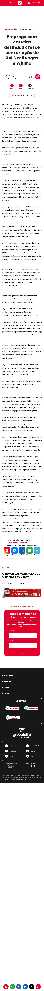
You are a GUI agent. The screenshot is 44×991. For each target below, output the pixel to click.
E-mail (11, 640)
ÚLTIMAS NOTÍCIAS (22, 9)
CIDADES (34, 9)
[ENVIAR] (23, 653)
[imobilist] (6, 986)
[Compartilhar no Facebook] (18, 986)
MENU (11, 3)
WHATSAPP (10, 9)
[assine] (38, 986)
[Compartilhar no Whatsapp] (12, 986)
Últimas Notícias (10, 29)
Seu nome (12, 631)
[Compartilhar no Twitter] (31, 986)
